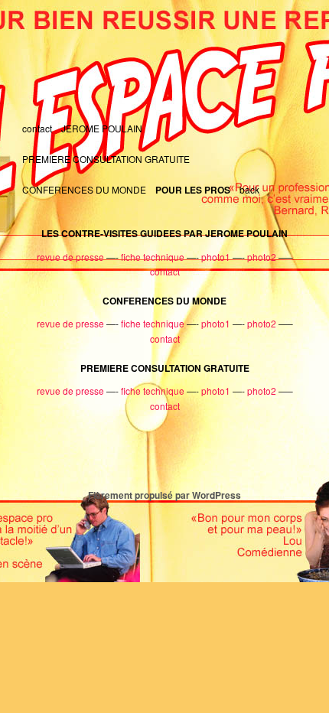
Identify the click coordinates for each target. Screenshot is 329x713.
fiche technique (152, 256)
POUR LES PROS (192, 190)
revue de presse (70, 256)
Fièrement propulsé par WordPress (164, 495)
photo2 (261, 256)
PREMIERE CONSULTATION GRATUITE (106, 158)
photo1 (215, 256)
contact (37, 128)
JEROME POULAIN (101, 128)
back (249, 189)
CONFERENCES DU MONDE (84, 189)
